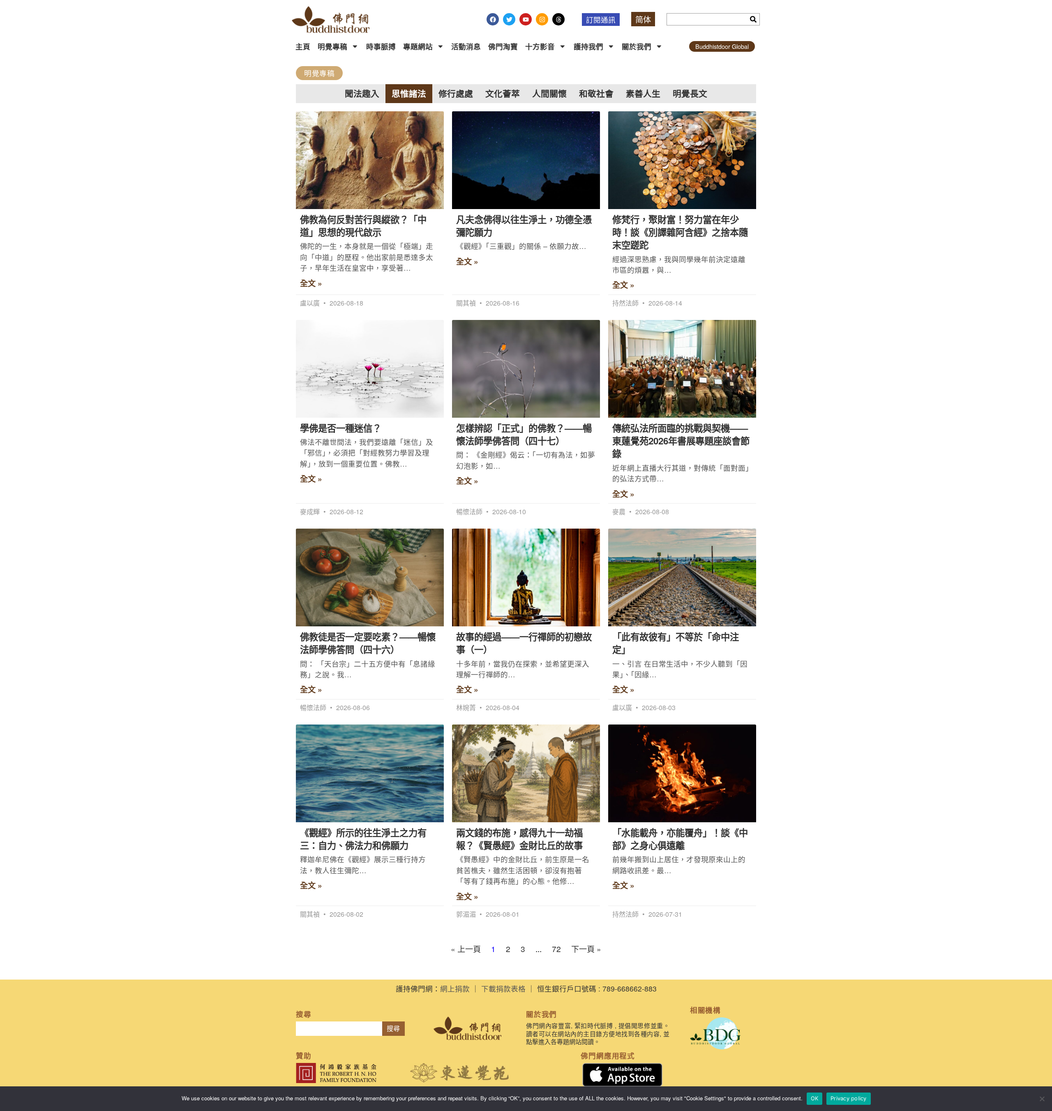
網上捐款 (455, 988)
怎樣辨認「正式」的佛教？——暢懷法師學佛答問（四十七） (524, 434)
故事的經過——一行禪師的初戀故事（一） (524, 643)
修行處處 (455, 93)
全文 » (311, 283)
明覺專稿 (332, 46)
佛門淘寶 (503, 46)
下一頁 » (586, 948)
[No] (1042, 1099)
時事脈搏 (381, 46)
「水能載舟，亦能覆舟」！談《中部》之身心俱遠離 (680, 839)
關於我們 (636, 46)
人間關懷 (549, 93)
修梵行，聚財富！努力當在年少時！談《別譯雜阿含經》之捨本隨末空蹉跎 (680, 232)
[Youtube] (525, 19)
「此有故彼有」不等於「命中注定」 (675, 643)
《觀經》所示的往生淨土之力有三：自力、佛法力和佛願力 (363, 839)
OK (815, 1098)
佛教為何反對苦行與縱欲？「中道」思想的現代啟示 (363, 226)
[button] (319, 73)
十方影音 (540, 46)
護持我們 (588, 46)
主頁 (302, 46)
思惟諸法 (409, 93)
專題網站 (418, 46)
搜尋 (393, 1029)
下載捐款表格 (503, 988)
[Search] (753, 19)
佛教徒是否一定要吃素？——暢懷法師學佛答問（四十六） (368, 643)
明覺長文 (690, 93)
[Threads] (558, 19)
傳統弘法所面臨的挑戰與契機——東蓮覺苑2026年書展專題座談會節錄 (681, 440)
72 (556, 948)
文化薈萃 (502, 93)
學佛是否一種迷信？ (340, 428)
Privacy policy (849, 1098)
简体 (643, 19)
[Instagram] (542, 19)
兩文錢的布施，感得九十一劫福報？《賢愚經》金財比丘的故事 (519, 839)
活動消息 (466, 46)
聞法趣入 (362, 93)
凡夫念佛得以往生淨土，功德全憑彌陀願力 (524, 226)
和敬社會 (596, 93)
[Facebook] (493, 19)
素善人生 (643, 93)
